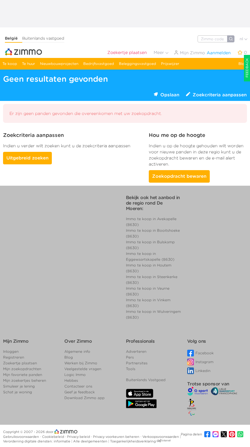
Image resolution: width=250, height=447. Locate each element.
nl (242, 39)
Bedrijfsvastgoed (98, 63)
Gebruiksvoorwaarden (21, 436)
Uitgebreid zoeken (27, 158)
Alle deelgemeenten (90, 441)
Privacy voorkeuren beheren (116, 436)
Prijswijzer (170, 63)
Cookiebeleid (53, 436)
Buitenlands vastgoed (43, 38)
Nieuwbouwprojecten (59, 63)
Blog (242, 63)
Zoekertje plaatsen (127, 52)
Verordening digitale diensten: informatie (37, 441)
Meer (159, 52)
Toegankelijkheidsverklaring (133, 441)
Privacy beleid (79, 436)
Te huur (28, 63)
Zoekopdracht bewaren (179, 176)
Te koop (9, 63)
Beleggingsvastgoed (137, 63)
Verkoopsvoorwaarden (161, 436)
